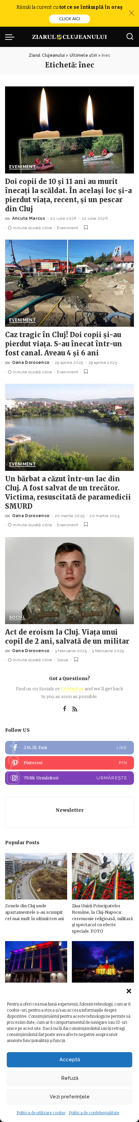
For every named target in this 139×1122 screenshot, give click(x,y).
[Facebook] (64, 709)
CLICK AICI (69, 19)
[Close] (131, 13)
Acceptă (69, 1060)
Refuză (69, 1078)
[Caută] (130, 37)
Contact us (72, 689)
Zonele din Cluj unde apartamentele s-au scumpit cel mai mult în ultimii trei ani (34, 912)
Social (17, 617)
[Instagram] (69, 778)
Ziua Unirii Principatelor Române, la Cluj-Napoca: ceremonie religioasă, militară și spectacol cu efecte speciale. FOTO (102, 918)
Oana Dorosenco (31, 362)
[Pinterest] (69, 763)
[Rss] (75, 709)
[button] (129, 991)
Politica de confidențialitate (94, 1113)
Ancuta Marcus (28, 218)
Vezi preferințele (70, 1097)
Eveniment (22, 167)
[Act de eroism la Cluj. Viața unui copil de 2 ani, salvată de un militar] (69, 580)
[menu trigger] (11, 37)
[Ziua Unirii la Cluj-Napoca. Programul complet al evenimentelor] (103, 964)
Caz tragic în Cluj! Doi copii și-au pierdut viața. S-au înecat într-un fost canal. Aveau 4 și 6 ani (63, 343)
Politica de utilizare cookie (41, 1113)
